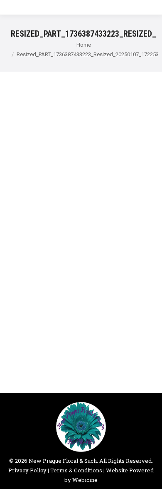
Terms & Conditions (76, 470)
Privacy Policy (27, 470)
